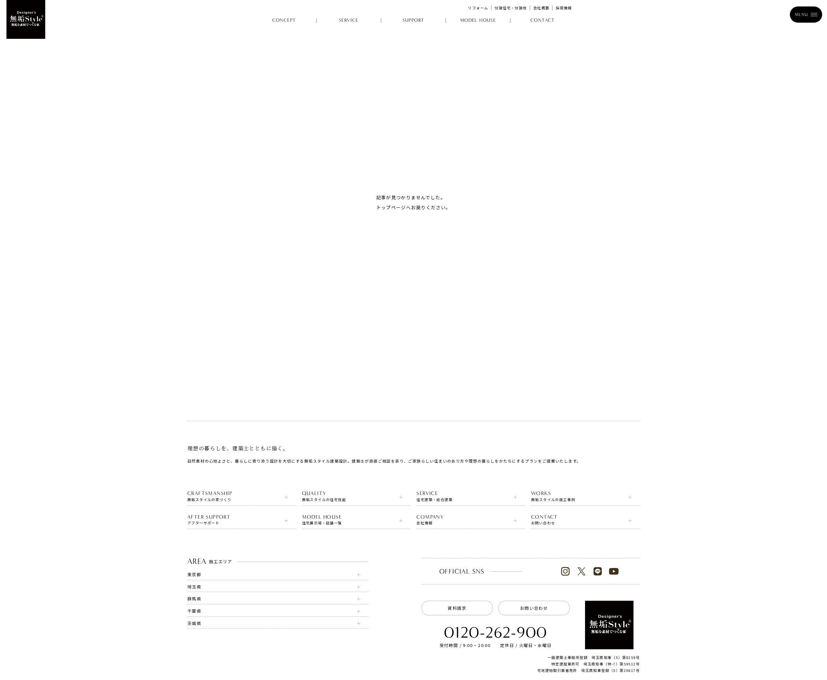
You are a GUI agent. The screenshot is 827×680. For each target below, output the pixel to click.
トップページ (391, 207)
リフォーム (478, 7)
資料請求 (457, 608)
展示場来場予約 (793, 670)
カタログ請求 (737, 670)
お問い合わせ (534, 608)
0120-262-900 (495, 632)
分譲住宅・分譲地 (511, 7)
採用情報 (564, 7)
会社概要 (541, 7)
